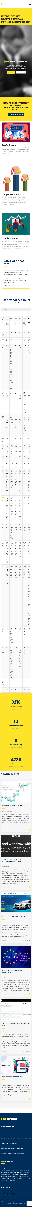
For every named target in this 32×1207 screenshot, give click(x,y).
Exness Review (5, 866)
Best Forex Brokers (6, 1082)
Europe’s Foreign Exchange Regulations (12, 971)
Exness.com (13, 689)
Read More (25, 829)
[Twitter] (15, 1194)
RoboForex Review (6, 922)
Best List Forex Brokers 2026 (12, 1077)
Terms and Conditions (18, 1203)
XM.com (17, 689)
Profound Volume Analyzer (12, 806)
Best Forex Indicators (7, 811)
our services (20, 72)
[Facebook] (12, 1194)
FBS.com (25, 689)
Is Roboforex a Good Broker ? (13, 917)
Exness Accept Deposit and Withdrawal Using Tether (12, 860)
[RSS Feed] (5, 1194)
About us (10, 72)
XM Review (4, 1031)
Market (3, 977)
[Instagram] (10, 1194)
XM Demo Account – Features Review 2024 (15, 1025)
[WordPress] (8, 1194)
